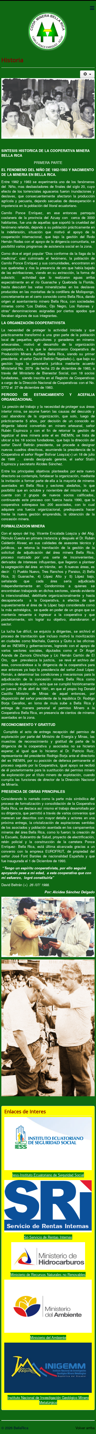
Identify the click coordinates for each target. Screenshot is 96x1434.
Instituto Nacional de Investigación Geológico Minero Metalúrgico (48, 1400)
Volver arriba (85, 1427)
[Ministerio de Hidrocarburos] (48, 1255)
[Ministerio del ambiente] (48, 1305)
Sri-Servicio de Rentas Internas (48, 1237)
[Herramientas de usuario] (87, 74)
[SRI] (48, 1205)
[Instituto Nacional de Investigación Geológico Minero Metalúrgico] (48, 1367)
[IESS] (48, 1142)
